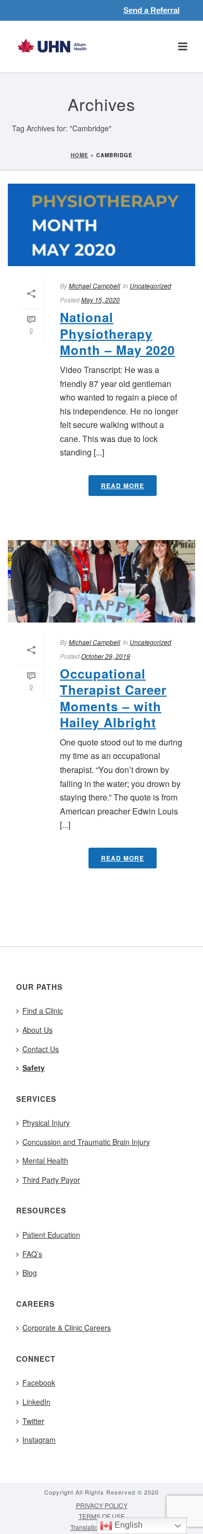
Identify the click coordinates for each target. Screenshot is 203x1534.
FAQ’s (32, 1254)
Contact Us (40, 1049)
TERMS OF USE (102, 1516)
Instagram (39, 1439)
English (127, 1525)
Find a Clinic (42, 1010)
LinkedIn (36, 1402)
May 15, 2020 (100, 299)
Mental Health (45, 1160)
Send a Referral (151, 10)
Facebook (38, 1382)
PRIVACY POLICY (102, 1505)
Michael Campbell (94, 285)
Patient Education (51, 1234)
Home (79, 155)
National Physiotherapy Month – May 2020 (117, 333)
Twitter (33, 1421)
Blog (29, 1272)
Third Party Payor (51, 1179)
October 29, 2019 (105, 656)
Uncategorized (150, 285)
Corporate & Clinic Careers (66, 1327)
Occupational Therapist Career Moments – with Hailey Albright (113, 698)
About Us (37, 1030)
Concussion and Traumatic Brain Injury (86, 1142)
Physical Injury (46, 1122)
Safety (33, 1067)
